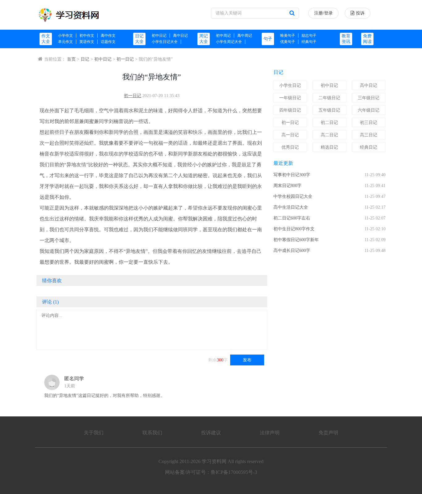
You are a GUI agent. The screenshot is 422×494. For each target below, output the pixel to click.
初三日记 (368, 122)
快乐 (198, 132)
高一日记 (290, 135)
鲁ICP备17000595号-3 (234, 472)
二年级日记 (329, 98)
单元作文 (65, 42)
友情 (81, 164)
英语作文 (86, 42)
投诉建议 (211, 432)
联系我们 (152, 432)
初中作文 (86, 35)
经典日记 (368, 147)
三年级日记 (368, 98)
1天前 (69, 386)
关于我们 (93, 432)
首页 (71, 59)
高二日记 (329, 135)
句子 (268, 38)
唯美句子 (287, 35)
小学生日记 (290, 85)
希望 (193, 208)
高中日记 (180, 35)
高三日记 (368, 135)
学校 (64, 153)
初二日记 (329, 122)
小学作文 (65, 35)
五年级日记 (329, 110)
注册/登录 (323, 13)
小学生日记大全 (165, 42)
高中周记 (244, 35)
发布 (247, 360)
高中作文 (108, 35)
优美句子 (287, 42)
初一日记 (125, 59)
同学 (104, 121)
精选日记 (329, 147)
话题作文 (108, 42)
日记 (85, 59)
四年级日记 (290, 110)
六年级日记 (368, 110)
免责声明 (328, 432)
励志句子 (309, 35)
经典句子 (309, 42)
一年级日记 (290, 98)
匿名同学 (74, 378)
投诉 (360, 13)
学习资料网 (214, 461)
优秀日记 (290, 147)
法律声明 (270, 432)
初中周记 (223, 35)
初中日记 (159, 35)
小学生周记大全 (229, 42)
